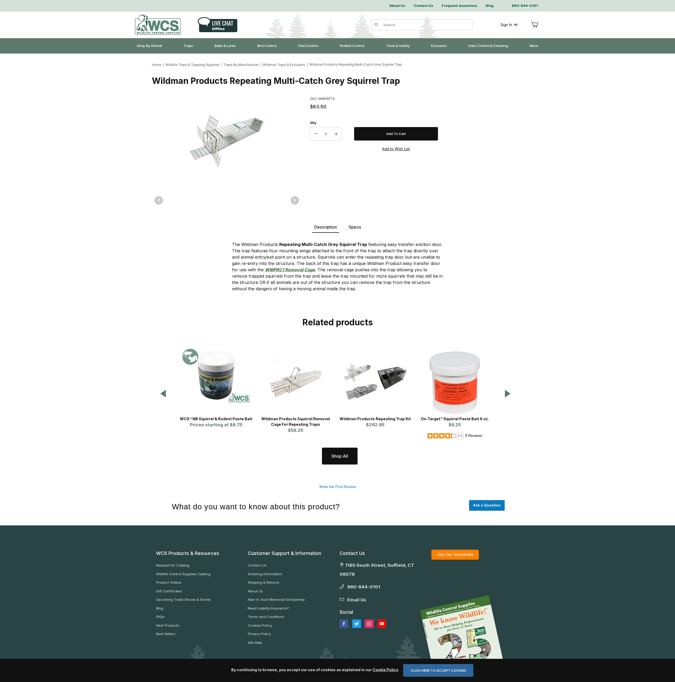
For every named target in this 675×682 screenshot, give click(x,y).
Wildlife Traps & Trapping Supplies (192, 65)
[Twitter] (356, 624)
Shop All (339, 456)
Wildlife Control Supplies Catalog (183, 574)
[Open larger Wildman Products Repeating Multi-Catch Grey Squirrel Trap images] (227, 141)
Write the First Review (337, 487)
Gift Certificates (169, 591)
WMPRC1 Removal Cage (290, 269)
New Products (167, 625)
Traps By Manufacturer (241, 65)
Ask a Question (487, 505)
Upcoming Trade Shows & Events (183, 599)
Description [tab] (325, 227)
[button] (163, 394)
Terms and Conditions (266, 617)
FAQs (160, 617)
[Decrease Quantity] (315, 134)
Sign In (506, 24)
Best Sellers (165, 634)
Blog (159, 608)
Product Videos (168, 582)
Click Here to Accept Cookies (438, 670)
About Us (255, 591)
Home (156, 65)
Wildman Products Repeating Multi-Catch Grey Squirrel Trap (355, 64)
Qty (313, 122)
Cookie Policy (385, 670)
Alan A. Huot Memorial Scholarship (276, 599)
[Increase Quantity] (336, 134)
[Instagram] (369, 624)
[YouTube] (382, 624)
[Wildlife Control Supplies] (158, 25)
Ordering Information (265, 574)
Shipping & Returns (263, 582)
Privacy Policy (259, 634)
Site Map (255, 642)
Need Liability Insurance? (268, 608)
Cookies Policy (260, 625)
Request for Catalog (172, 565)
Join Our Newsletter (455, 554)
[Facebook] (344, 624)
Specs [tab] (355, 227)
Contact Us (257, 565)
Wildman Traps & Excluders (284, 65)
